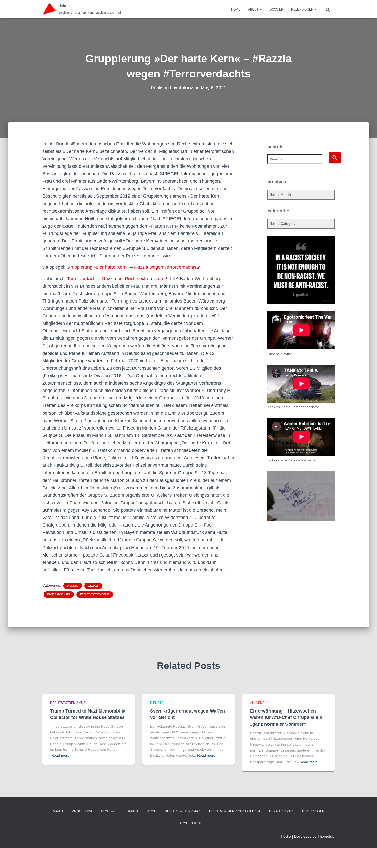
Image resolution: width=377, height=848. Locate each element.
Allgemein (259, 703)
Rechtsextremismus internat (234, 811)
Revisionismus (281, 811)
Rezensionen (302, 9)
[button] (260, 9)
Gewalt (93, 585)
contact (108, 811)
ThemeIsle (326, 836)
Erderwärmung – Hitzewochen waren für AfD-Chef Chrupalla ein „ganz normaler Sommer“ (286, 717)
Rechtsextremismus (95, 594)
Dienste (72, 585)
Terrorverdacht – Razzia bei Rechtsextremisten (115, 278)
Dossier (276, 9)
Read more (60, 755)
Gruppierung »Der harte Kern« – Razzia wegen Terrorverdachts (131, 267)
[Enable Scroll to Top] (366, 837)
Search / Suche (188, 823)
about (253, 9)
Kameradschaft (58, 594)
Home (235, 9)
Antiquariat (82, 811)
